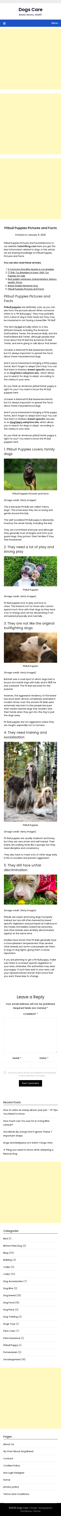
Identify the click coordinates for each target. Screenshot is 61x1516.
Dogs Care (31, 9)
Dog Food (8, 1302)
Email (44, 1058)
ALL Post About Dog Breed (18, 1451)
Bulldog (7, 1259)
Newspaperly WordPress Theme (36, 1509)
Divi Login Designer (13, 1472)
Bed (5, 1238)
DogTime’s (16, 422)
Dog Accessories (13, 1281)
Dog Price (8, 1309)
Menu (54, 23)
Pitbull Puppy (10, 1345)
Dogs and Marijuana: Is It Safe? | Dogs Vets (28, 1142)
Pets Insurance (11, 1338)
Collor (6, 1274)
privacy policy (11, 1486)
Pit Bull (18, 326)
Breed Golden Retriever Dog (23, 285)
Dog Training (10, 1316)
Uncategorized (12, 1359)
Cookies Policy (11, 1465)
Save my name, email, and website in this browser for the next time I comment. (32, 1074)
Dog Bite (8, 1288)
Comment (30, 1014)
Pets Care (9, 1331)
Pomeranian (10, 1352)
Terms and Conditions (16, 1494)
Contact (8, 1458)
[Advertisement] (30, 58)
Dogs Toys (9, 1323)
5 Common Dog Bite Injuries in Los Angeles (31, 269)
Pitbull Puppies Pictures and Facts (26, 289)
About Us (8, 1444)
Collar (6, 1267)
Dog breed (9, 1295)
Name (17, 1058)
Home (6, 1479)
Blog (5, 1252)
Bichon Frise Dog (12, 1245)
